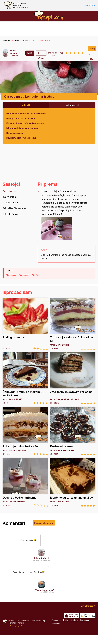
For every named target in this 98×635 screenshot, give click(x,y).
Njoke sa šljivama (14, 133)
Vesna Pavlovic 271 (44, 590)
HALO (19, 626)
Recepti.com (49, 16)
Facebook (56, 620)
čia (37, 275)
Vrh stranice (87, 606)
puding (13, 275)
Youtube (74, 620)
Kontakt (21, 623)
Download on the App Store (71, 615)
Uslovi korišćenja (37, 621)
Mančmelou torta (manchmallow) (73, 482)
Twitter (66, 620)
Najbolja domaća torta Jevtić (20, 118)
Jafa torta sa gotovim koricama (73, 378)
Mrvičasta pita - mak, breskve (21, 138)
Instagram (84, 620)
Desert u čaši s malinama (25, 482)
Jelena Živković (14, 54)
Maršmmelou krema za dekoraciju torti (26, 113)
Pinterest (56, 623)
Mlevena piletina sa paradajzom (22, 128)
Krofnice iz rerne (73, 431)
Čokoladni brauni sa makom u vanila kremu (25, 378)
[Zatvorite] (2, 5)
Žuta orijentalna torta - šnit (25, 431)
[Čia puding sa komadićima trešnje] (65, 228)
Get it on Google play (87, 615)
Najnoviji (26, 105)
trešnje (26, 275)
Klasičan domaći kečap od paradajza (25, 123)
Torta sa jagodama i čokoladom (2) (73, 324)
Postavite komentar (44, 523)
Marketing (12, 623)
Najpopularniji (72, 105)
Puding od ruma (25, 324)
